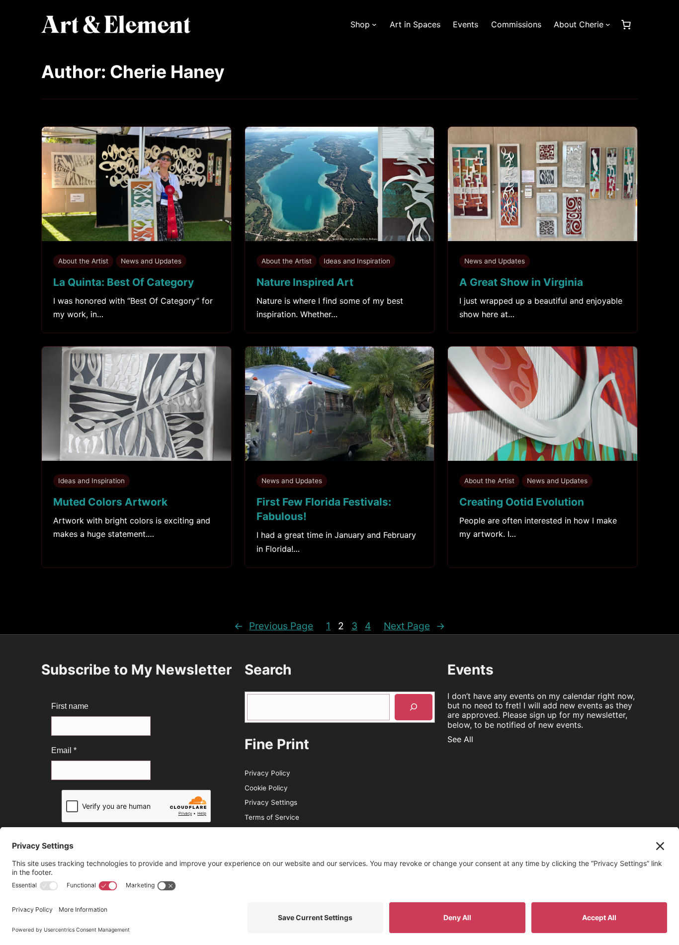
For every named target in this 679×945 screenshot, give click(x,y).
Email (64, 750)
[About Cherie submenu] (607, 24)
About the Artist (83, 261)
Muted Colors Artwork (110, 502)
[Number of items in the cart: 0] (626, 24)
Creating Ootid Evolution (521, 502)
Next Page (414, 626)
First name (69, 706)
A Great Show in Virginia (521, 282)
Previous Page (273, 626)
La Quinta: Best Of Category (123, 282)
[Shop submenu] (374, 24)
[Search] (413, 707)
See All (460, 739)
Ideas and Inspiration (357, 261)
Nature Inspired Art (304, 282)
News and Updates (151, 261)
